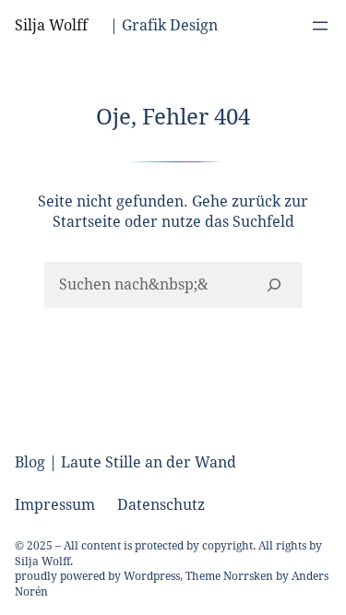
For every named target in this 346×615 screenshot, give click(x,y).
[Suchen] (273, 284)
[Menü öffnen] (320, 26)
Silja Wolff (51, 25)
